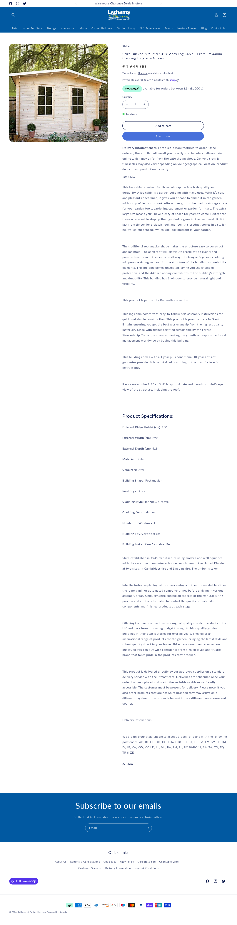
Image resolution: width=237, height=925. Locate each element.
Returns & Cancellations (85, 861)
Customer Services (89, 868)
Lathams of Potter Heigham (32, 912)
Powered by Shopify (57, 912)
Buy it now (163, 136)
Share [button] (130, 764)
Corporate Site (147, 861)
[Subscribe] (147, 827)
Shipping (143, 73)
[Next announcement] (161, 3)
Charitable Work (169, 861)
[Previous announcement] (76, 3)
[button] (13, 15)
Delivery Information (118, 868)
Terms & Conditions (146, 868)
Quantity (127, 96)
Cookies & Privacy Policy (119, 861)
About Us (60, 861)
